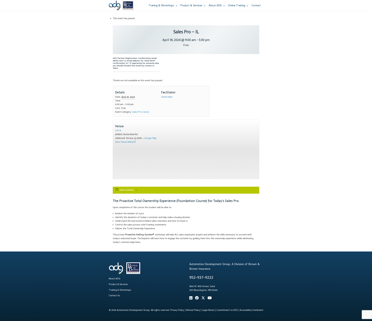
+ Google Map (149, 138)
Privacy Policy (177, 310)
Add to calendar (126, 190)
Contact (256, 6)
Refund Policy (193, 310)
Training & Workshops (161, 6)
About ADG (215, 6)
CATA (118, 131)
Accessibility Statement (251, 310)
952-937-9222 (201, 278)
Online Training (236, 6)
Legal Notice (208, 310)
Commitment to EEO (227, 310)
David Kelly (166, 97)
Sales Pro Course (140, 112)
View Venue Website (125, 142)
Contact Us (114, 296)
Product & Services (191, 6)
